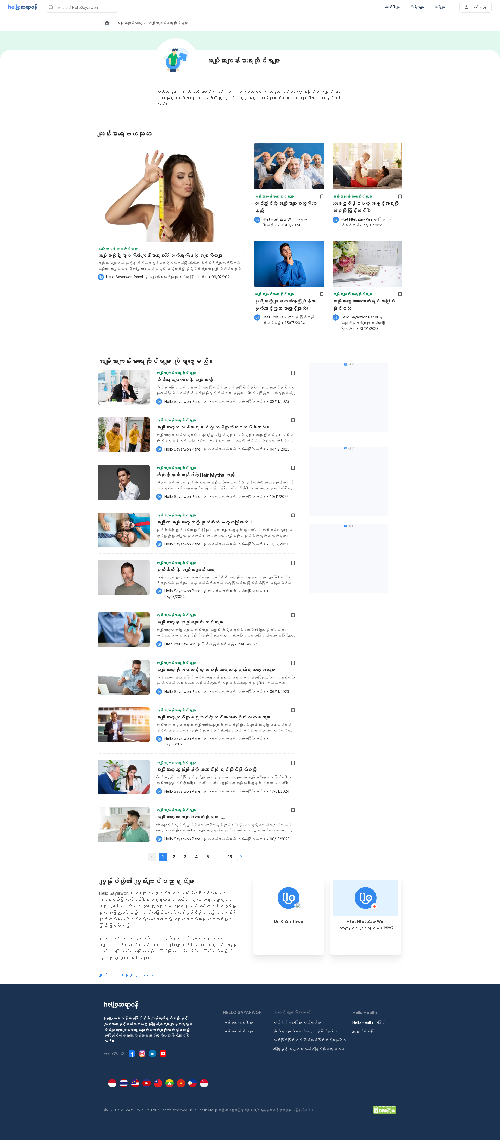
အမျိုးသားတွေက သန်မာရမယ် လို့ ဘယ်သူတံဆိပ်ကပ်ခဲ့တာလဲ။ (213, 427)
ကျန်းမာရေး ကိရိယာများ (238, 1031)
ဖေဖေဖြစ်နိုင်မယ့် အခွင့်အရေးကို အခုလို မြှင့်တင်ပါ (365, 207)
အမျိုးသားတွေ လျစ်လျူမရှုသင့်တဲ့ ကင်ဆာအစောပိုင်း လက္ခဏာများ (213, 717)
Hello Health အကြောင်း (368, 1022)
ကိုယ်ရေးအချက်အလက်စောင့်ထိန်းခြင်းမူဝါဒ (305, 1031)
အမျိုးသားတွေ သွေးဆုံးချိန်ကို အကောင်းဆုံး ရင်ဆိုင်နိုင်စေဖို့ (206, 769)
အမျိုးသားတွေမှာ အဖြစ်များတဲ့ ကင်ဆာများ (189, 622)
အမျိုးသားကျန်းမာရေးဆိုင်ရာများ (168, 23)
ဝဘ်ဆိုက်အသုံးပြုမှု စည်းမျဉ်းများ (297, 1022)
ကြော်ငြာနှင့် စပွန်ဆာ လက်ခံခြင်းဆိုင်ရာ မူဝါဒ (309, 1049)
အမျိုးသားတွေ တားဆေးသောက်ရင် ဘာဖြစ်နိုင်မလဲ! (364, 304)
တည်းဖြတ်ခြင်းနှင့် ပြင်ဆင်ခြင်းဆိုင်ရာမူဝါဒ (309, 1040)
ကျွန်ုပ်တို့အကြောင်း (365, 1031)
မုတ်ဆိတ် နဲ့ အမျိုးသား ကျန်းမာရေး (185, 569)
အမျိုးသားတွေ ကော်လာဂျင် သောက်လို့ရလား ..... (191, 817)
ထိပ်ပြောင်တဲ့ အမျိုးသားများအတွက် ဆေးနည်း (285, 207)
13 (230, 856)
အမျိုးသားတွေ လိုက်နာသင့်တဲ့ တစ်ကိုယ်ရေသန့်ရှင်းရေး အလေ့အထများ (215, 670)
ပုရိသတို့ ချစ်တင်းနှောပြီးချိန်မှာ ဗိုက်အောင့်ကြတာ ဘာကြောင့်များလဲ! (284, 304)
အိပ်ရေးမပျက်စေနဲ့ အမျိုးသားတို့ (184, 380)
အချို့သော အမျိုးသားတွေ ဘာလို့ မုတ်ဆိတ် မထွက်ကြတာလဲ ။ (205, 522)
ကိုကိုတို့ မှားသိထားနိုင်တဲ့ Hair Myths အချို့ (195, 475)
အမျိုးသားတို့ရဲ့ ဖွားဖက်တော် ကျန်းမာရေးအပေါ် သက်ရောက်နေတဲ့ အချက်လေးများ (160, 255)
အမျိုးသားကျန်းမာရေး (129, 23)
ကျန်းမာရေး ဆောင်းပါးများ (238, 1022)
